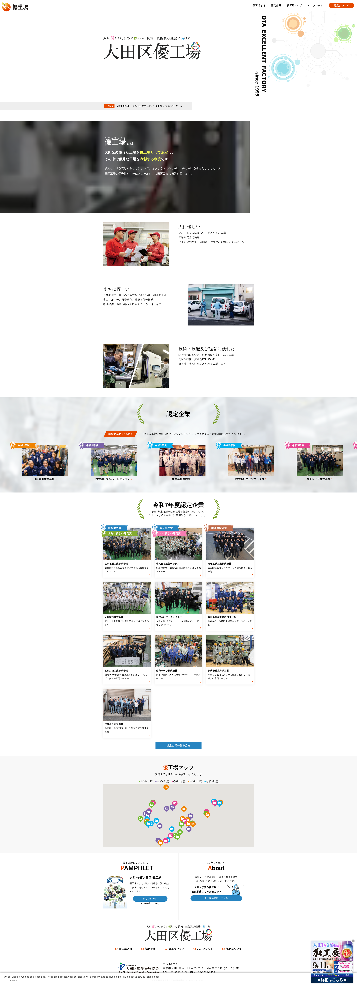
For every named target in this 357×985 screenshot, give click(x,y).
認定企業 (276, 5)
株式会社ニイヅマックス (146, 462)
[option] (153, 463)
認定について (341, 5)
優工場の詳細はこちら (216, 898)
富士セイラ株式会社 (213, 462)
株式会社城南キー (282, 462)
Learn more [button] (10, 980)
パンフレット (315, 5)
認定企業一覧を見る (178, 745)
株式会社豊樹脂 (75, 462)
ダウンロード (150, 898)
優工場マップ (294, 5)
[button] (181, 824)
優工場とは (259, 5)
